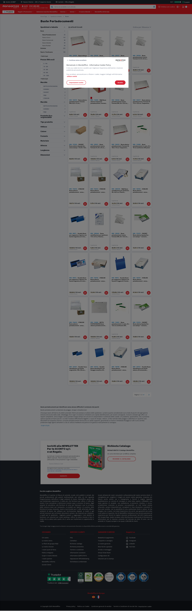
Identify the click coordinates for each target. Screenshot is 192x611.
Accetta (120, 83)
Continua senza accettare (77, 60)
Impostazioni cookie (76, 83)
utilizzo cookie (72, 76)
